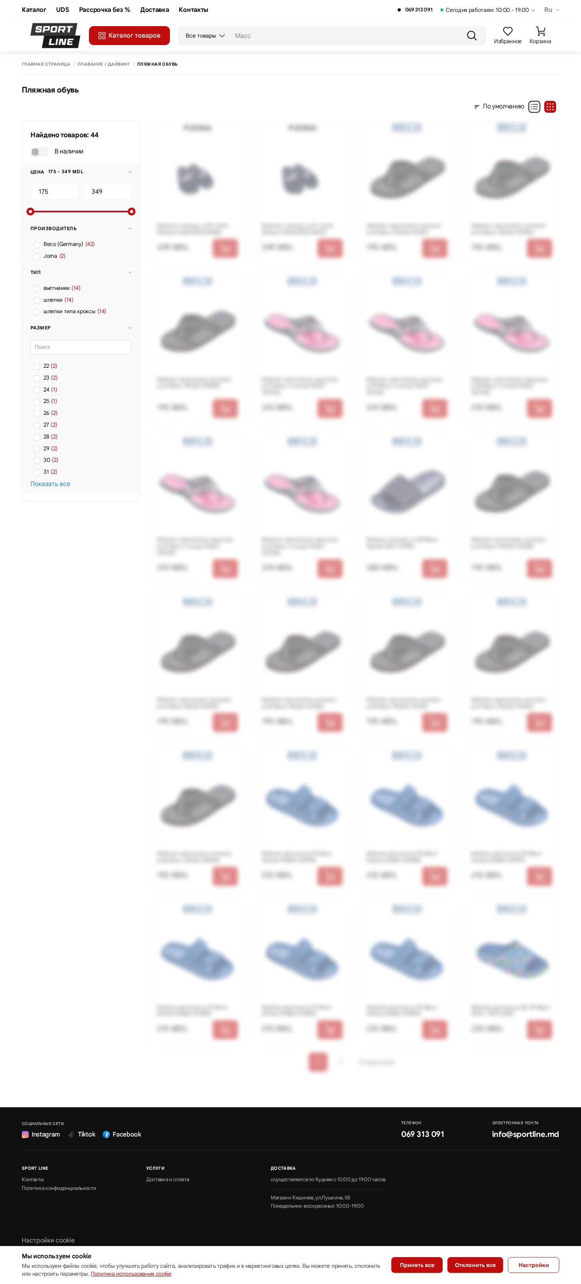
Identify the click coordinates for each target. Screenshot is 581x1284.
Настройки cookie (48, 1240)
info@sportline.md (525, 1134)
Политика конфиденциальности (59, 1188)
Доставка (154, 10)
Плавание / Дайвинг (103, 64)
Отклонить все (475, 1265)
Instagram (46, 1134)
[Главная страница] (55, 35)
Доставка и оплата (167, 1179)
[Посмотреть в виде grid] (550, 107)
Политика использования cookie (131, 1273)
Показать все (50, 484)
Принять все (417, 1265)
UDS (62, 10)
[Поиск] (472, 35)
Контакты (193, 10)
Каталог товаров (134, 36)
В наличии (69, 151)
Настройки (534, 1265)
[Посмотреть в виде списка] (534, 107)
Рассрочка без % (104, 10)
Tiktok (86, 1134)
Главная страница (46, 64)
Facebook (127, 1134)
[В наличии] (39, 152)
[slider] (30, 212)
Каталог (34, 10)
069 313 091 (418, 10)
